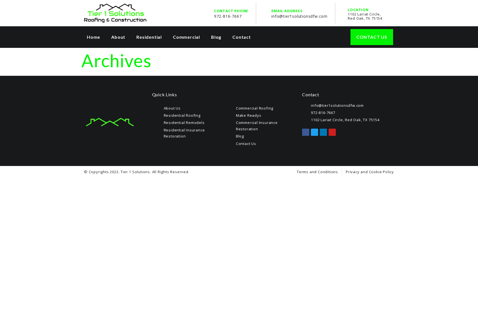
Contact (241, 37)
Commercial (186, 37)
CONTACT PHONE (231, 10)
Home (93, 37)
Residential (149, 37)
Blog (216, 37)
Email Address (286, 10)
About (118, 37)
